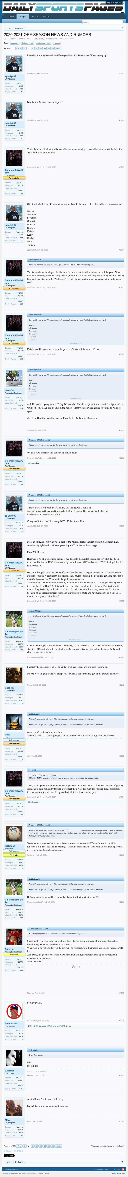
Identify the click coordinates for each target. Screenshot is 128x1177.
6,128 (21, 1034)
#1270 (121, 601)
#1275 (121, 855)
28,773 (20, 962)
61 (33, 48)
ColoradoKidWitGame (53, 39)
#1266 (121, 354)
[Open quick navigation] (122, 28)
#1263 (121, 167)
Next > (58, 48)
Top (118, 1169)
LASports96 (33, 1026)
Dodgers (22, 17)
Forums (35, 16)
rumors (57, 43)
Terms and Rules (118, 1173)
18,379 (20, 644)
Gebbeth (9, 688)
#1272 (121, 685)
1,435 (21, 86)
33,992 (20, 1080)
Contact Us (99, 1169)
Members (47, 16)
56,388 (20, 751)
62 (37, 48)
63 (41, 48)
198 (21, 194)
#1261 (121, 73)
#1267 (121, 430)
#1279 (121, 1075)
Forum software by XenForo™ (26, 1173)
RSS (123, 1169)
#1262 (121, 120)
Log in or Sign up (114, 2)
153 (21, 92)
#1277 (121, 993)
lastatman (10, 846)
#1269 (121, 526)
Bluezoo (9, 949)
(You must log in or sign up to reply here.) (107, 1146)
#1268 (121, 458)
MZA (62, 1026)
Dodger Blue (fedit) (11, 1169)
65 (49, 48)
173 (21, 703)
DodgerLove (11, 1023)
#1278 (121, 1021)
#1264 (121, 250)
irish (30, 463)
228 (21, 408)
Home (11, 16)
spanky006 (10, 76)
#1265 (121, 287)
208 (21, 650)
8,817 (21, 698)
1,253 (21, 1089)
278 (21, 759)
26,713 (20, 400)
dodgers (14, 43)
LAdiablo (9, 1070)
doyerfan (9, 390)
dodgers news (27, 43)
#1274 (121, 797)
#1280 (121, 1122)
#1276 (121, 902)
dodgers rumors (43, 43)
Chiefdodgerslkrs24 (14, 633)
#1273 (121, 756)
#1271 (121, 657)
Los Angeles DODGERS (25, 39)
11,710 (20, 185)
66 (53, 48)
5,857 (21, 863)
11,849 (20, 1130)
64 (45, 48)
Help (107, 1169)
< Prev (19, 48)
